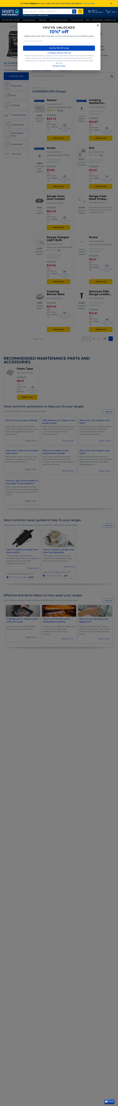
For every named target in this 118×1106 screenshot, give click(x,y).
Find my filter (89, 3)
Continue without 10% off (59, 53)
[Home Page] (11, 12)
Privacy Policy (59, 66)
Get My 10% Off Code (59, 48)
